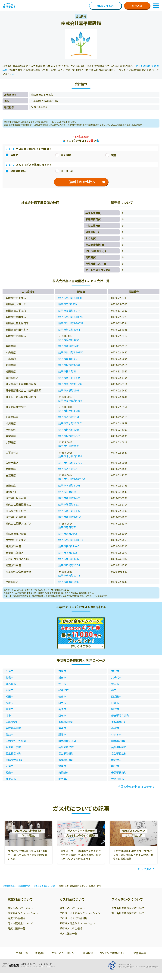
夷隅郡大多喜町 (14, 760)
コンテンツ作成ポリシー (113, 953)
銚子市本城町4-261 (69, 485)
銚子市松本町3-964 (69, 365)
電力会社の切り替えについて (127, 913)
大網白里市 (117, 779)
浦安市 (62, 677)
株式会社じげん (29, 964)
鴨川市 (115, 766)
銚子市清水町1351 (68, 417)
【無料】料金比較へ (81, 182)
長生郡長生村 (118, 753)
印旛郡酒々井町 (120, 715)
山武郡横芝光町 (67, 741)
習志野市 (11, 684)
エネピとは (22, 953)
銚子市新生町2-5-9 (69, 378)
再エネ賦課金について (20, 923)
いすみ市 (116, 734)
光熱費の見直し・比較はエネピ (16, 885)
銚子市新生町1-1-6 (69, 511)
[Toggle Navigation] (156, 6)
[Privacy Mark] (112, 965)
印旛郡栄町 (12, 722)
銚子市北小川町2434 (70, 456)
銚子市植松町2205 (68, 430)
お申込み (137, 6)
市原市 (62, 671)
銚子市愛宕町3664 (68, 340)
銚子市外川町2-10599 (70, 317)
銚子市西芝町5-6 (67, 469)
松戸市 (9, 690)
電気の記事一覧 (16, 928)
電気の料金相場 (16, 918)
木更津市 (116, 760)
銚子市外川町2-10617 (70, 540)
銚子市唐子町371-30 (70, 384)
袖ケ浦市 (63, 779)
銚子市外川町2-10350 (70, 352)
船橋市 (9, 677)
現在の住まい (18, 171)
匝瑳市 (62, 715)
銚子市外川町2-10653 (70, 323)
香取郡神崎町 (66, 722)
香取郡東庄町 (118, 722)
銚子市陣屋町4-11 (68, 504)
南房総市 (63, 772)
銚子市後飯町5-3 (67, 359)
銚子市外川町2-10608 (70, 298)
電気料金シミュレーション (23, 913)
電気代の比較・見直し (20, 908)
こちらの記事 (70, 593)
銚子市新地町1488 (68, 346)
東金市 (62, 728)
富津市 (62, 766)
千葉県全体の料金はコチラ (135, 786)
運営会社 (40, 953)
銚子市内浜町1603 (68, 390)
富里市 (9, 709)
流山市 (115, 684)
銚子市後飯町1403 (68, 582)
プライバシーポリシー (64, 953)
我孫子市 (63, 690)
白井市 (115, 703)
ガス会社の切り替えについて (127, 908)
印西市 (62, 703)
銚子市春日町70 (67, 527)
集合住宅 (66, 155)
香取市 (62, 709)
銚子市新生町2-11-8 (69, 517)
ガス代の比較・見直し (72, 908)
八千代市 (116, 677)
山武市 (115, 728)
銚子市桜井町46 (67, 371)
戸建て (14, 155)
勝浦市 (62, 734)
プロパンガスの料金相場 (73, 918)
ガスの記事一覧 (68, 933)
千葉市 (9, 671)
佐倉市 (62, 696)
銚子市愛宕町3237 (68, 559)
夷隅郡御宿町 (66, 760)
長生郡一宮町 (13, 747)
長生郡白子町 (66, 747)
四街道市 (116, 696)
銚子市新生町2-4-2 (69, 498)
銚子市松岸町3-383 (69, 411)
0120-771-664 (105, 6)
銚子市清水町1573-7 (70, 423)
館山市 (9, 772)
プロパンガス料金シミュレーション (79, 913)
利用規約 (88, 953)
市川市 (115, 671)
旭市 (8, 715)
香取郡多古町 (13, 728)
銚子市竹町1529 (67, 304)
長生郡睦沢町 (66, 753)
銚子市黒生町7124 (68, 446)
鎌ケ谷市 (11, 779)
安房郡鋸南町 (118, 772)
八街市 (9, 703)
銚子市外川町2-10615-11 (72, 479)
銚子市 (115, 709)
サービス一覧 (46, 964)
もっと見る (145, 869)
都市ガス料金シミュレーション (77, 923)
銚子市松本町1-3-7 (69, 436)
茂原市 (9, 734)
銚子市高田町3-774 (69, 310)
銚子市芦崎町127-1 (69, 565)
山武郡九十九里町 (16, 741)
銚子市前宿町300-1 (69, 329)
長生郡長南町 (13, 753)
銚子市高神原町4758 (70, 400)
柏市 (113, 690)
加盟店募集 (140, 953)
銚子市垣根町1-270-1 (70, 462)
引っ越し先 (67, 171)
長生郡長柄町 (118, 747)
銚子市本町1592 (67, 552)
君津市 (9, 766)
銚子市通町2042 (67, 533)
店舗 (113, 155)
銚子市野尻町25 (67, 492)
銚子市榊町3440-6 (68, 546)
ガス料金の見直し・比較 (44, 885)
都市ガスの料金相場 (70, 928)
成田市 (9, 696)
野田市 (62, 684)
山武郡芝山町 (118, 741)
